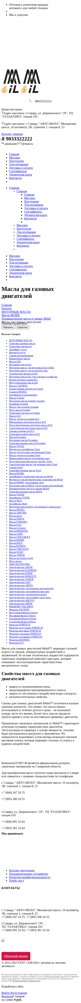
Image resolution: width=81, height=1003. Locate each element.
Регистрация (19, 992)
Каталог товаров (12, 134)
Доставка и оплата (21, 167)
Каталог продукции (21, 870)
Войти (6, 992)
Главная (14, 154)
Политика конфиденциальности (29, 877)
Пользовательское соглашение (28, 873)
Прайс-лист (16, 880)
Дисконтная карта (20, 174)
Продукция (16, 161)
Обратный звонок (16, 956)
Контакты (15, 178)
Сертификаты (18, 171)
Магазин (14, 157)
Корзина (7, 996)
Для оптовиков (18, 164)
